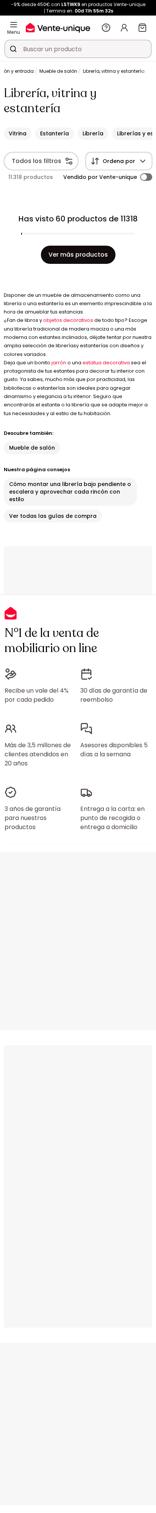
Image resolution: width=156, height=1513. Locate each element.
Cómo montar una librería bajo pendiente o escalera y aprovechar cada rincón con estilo (70, 491)
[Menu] (13, 24)
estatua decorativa (106, 362)
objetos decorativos (68, 320)
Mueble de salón (58, 71)
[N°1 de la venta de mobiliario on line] (58, 27)
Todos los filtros (36, 161)
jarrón (58, 362)
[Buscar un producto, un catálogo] (13, 49)
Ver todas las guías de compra (53, 516)
